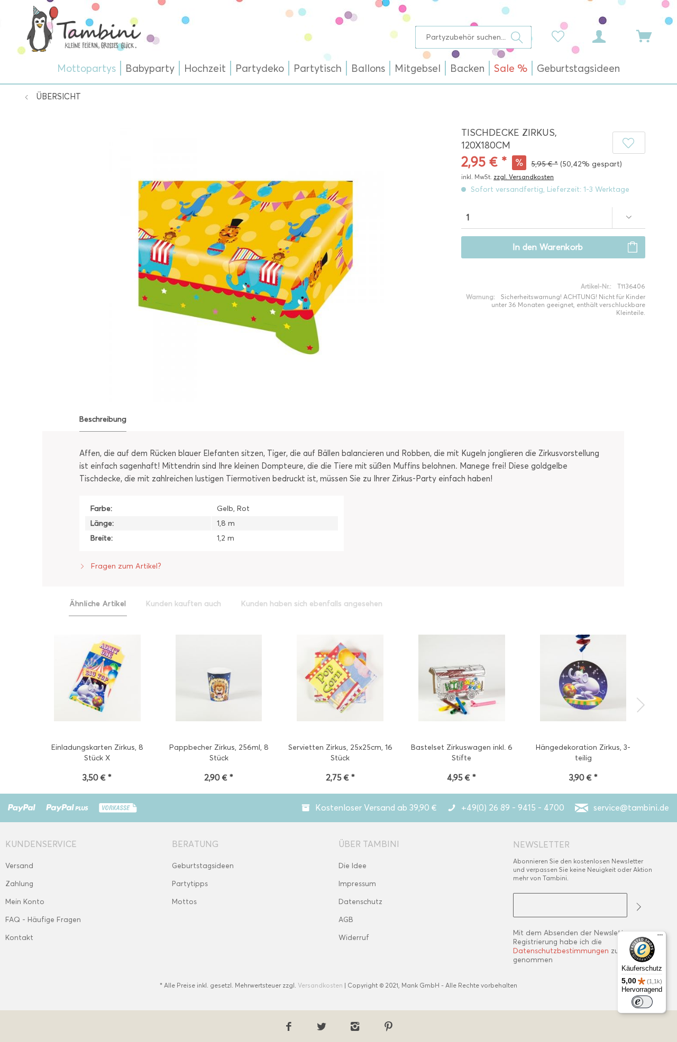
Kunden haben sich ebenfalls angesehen (311, 603)
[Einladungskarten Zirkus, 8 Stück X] (97, 679)
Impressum (357, 883)
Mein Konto (24, 901)
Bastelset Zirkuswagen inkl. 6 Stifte (462, 752)
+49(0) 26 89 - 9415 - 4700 (512, 808)
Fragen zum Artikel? (125, 566)
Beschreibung (102, 419)
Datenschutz (360, 901)
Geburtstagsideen (203, 865)
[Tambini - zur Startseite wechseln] (83, 28)
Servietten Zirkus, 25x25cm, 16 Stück (340, 752)
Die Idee (352, 865)
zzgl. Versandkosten (523, 177)
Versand (19, 865)
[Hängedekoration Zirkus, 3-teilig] (583, 679)
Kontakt (19, 937)
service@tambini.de (631, 808)
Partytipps (190, 883)
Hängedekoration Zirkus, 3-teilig (583, 752)
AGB (345, 919)
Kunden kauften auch (183, 603)
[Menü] (660, 937)
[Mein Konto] (608, 35)
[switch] (642, 1002)
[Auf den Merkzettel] (629, 143)
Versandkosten (320, 985)
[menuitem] (473, 37)
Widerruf (353, 937)
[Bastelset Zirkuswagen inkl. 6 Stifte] (462, 679)
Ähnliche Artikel (98, 603)
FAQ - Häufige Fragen (43, 919)
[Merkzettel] (560, 35)
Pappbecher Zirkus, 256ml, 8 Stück (219, 752)
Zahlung (19, 883)
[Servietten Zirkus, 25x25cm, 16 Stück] (340, 679)
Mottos (184, 901)
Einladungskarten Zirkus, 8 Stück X (97, 752)
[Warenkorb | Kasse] (650, 35)
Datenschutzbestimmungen (561, 950)
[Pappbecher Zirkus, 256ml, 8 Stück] (218, 679)
